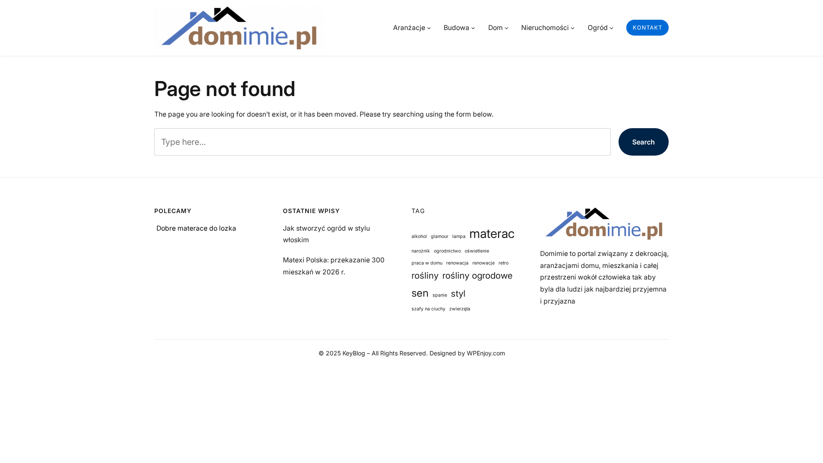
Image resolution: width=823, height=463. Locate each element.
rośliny (425, 275)
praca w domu (427, 263)
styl (458, 293)
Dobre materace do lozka (196, 228)
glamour (439, 236)
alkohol (419, 236)
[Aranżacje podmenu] (429, 28)
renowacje (483, 263)
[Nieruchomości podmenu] (572, 28)
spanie (440, 295)
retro (503, 263)
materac (492, 233)
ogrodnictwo (447, 251)
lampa (459, 236)
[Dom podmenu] (506, 28)
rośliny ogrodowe (477, 275)
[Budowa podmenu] (473, 28)
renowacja (457, 263)
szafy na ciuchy (428, 309)
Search (643, 142)
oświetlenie (477, 251)
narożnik (421, 251)
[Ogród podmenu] (611, 28)
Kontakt (647, 27)
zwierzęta (459, 309)
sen (420, 292)
